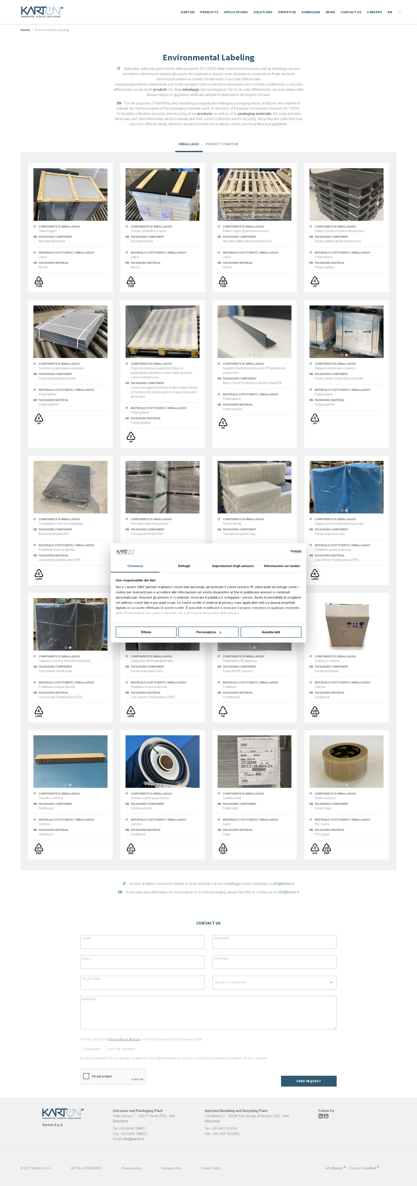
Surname (222, 938)
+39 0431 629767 (224, 1129)
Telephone (91, 978)
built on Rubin (365, 1168)
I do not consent (121, 1049)
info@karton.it (283, 884)
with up (335, 1168)
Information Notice (124, 1039)
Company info (171, 1168)
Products (209, 12)
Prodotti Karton (222, 144)
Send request (308, 1081)
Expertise (287, 12)
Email (87, 958)
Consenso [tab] (135, 566)
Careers (374, 12)
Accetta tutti (271, 632)
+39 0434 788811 (132, 1129)
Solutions (263, 12)
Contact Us (351, 12)
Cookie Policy (211, 1168)
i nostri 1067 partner (141, 587)
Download (311, 12)
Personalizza (206, 632)
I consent (91, 1049)
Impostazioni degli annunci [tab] (233, 566)
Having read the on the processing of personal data (141, 1039)
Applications (236, 12)
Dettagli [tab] (184, 566)
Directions (120, 1121)
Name (86, 938)
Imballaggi (189, 144)
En (390, 12)
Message (89, 999)
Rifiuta (146, 632)
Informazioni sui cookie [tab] (282, 566)
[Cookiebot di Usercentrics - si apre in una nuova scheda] (282, 551)
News (330, 12)
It (399, 12)
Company (222, 958)
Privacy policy (132, 1168)
